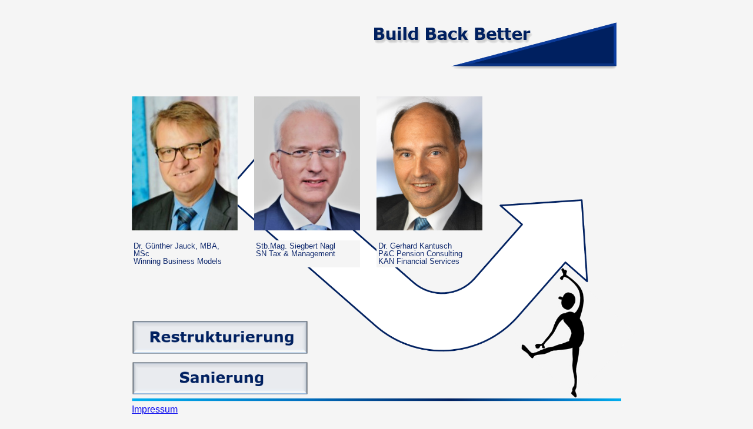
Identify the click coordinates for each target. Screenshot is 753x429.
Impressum (155, 409)
